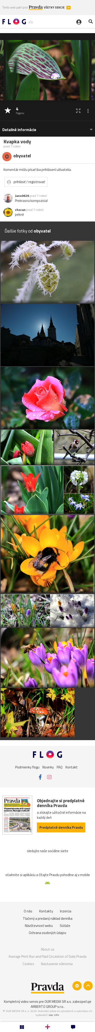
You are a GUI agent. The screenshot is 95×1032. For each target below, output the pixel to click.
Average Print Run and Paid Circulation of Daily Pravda (47, 956)
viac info (54, 1015)
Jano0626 (22, 195)
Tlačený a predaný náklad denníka (47, 918)
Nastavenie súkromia (57, 963)
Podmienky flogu (27, 767)
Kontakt (71, 767)
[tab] (47, 127)
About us (47, 949)
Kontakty (46, 911)
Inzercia (65, 911)
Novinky (48, 767)
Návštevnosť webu (39, 925)
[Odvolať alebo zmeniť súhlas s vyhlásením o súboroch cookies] (77, 985)
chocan (20, 209)
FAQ (59, 767)
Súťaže (65, 925)
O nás (28, 911)
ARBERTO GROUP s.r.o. (47, 1006)
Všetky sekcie (54, 7)
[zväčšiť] (78, 111)
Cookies (28, 963)
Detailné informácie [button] (19, 130)
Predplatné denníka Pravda (61, 827)
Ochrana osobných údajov (47, 932)
